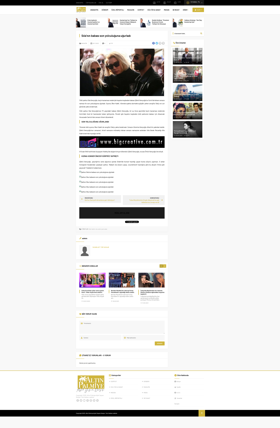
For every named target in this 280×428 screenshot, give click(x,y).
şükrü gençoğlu (102, 229)
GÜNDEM (105, 10)
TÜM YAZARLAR (91, 3)
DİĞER (185, 10)
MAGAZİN (130, 10)
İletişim (176, 404)
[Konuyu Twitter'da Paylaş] (156, 43)
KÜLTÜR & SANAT (154, 10)
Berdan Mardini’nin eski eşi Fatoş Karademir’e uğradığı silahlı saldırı (122, 291)
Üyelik (179, 387)
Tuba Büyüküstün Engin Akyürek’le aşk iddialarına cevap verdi (144, 201)
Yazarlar (179, 398)
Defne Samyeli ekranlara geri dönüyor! (100, 200)
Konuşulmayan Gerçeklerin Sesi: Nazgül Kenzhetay (185, 132)
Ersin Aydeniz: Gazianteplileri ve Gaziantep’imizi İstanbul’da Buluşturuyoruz (94, 23)
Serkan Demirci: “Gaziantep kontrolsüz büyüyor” (187, 59)
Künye (179, 381)
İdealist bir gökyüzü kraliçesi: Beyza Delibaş (186, 95)
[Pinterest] (87, 400)
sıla (96, 229)
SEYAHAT (176, 10)
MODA (146, 393)
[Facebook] (77, 400)
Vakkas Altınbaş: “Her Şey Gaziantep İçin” (193, 21)
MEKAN (166, 10)
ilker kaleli (92, 229)
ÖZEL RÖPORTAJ (117, 10)
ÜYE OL (101, 3)
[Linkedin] (94, 400)
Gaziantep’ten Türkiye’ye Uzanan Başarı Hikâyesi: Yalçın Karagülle (128, 22)
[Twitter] (81, 400)
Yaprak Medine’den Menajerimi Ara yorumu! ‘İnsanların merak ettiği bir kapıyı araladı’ (186, 76)
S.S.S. (178, 393)
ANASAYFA (79, 3)
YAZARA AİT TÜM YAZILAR (100, 247)
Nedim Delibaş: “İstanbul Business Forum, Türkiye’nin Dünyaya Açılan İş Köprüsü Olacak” (161, 23)
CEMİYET (140, 10)
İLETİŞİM (109, 3)
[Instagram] (90, 400)
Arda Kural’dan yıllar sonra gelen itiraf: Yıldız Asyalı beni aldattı (92, 291)
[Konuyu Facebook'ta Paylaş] (153, 43)
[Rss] (97, 400)
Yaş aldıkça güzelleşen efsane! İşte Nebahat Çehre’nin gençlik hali (186, 114)
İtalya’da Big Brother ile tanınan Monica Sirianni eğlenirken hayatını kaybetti (152, 292)
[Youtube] (84, 400)
